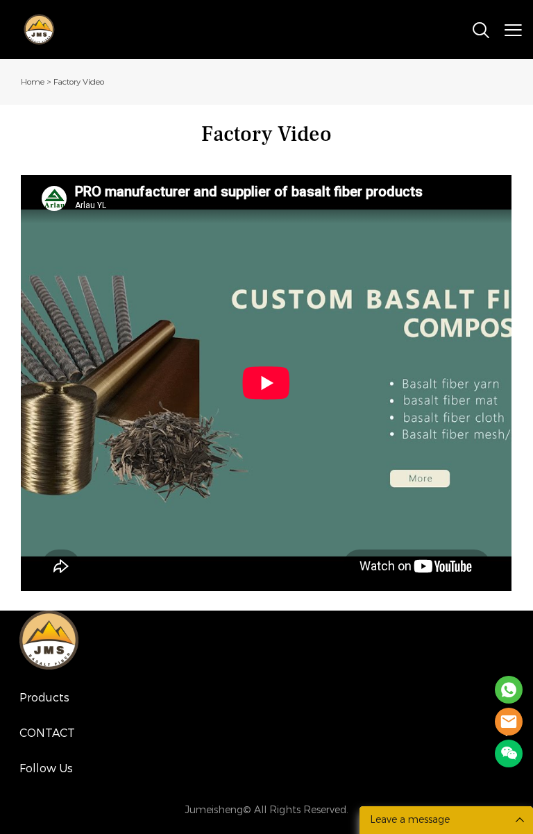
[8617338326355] (509, 690)
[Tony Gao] (509, 721)
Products (44, 697)
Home (32, 81)
